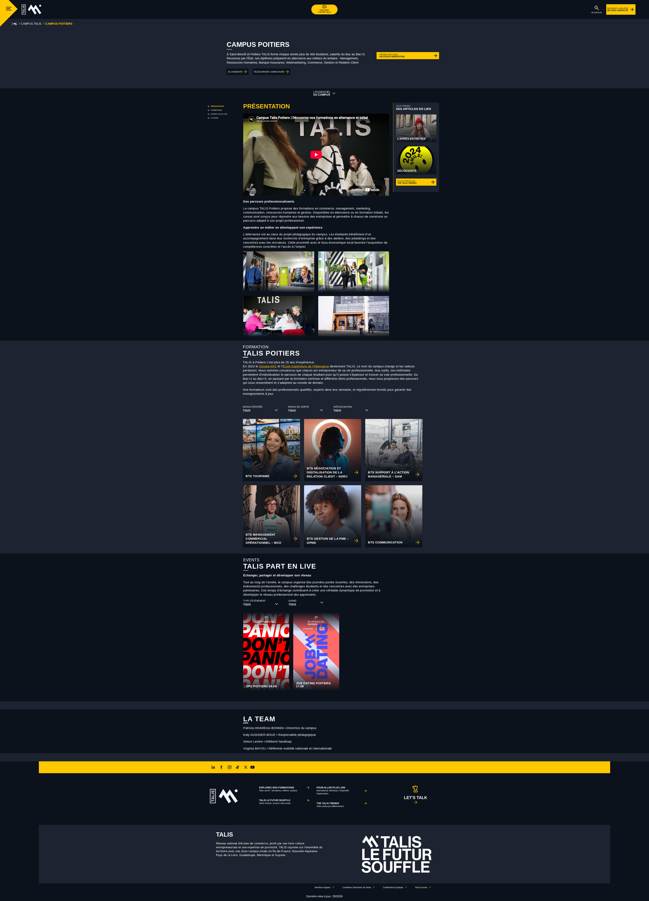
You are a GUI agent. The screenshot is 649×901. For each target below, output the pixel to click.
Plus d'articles (407, 182)
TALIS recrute (421, 887)
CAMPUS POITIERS (58, 23)
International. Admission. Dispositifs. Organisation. (333, 790)
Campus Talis (31, 23)
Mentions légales (322, 887)
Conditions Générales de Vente (356, 887)
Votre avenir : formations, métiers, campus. (278, 789)
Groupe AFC (268, 366)
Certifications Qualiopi (393, 887)
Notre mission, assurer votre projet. (275, 801)
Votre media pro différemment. (330, 805)
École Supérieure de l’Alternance (306, 366)
